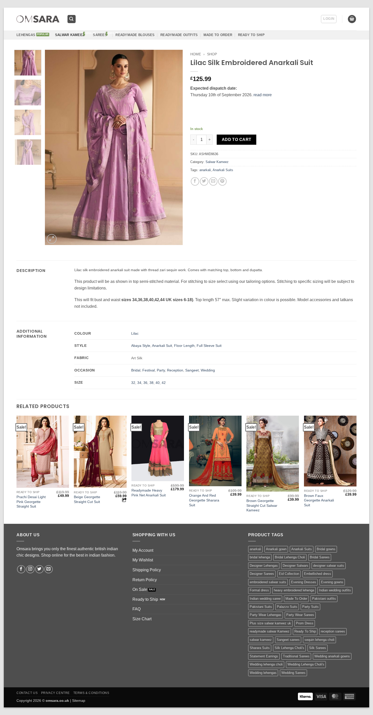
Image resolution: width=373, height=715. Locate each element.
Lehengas (25, 35)
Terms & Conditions (91, 693)
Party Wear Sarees (300, 615)
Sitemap (78, 700)
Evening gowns (332, 582)
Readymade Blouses (135, 35)
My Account (142, 550)
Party (161, 370)
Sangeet (192, 370)
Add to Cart (236, 139)
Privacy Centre (55, 693)
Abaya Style (140, 346)
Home (195, 54)
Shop (212, 54)
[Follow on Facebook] (21, 569)
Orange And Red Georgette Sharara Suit (204, 500)
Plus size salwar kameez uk (270, 623)
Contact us (27, 693)
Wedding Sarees (293, 673)
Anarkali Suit (162, 346)
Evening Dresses (303, 582)
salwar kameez (261, 640)
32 (133, 383)
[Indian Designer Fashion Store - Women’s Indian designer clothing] (37, 19)
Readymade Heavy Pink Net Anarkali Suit (148, 492)
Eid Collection (289, 574)
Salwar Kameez (69, 35)
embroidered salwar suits (268, 582)
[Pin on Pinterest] (222, 181)
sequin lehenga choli (319, 640)
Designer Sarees (262, 574)
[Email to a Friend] (213, 181)
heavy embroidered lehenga (294, 590)
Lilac (135, 333)
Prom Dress (304, 623)
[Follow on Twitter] (39, 569)
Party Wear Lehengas (265, 615)
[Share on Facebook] (195, 181)
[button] (71, 19)
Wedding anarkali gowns (332, 656)
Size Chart (141, 619)
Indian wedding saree (265, 598)
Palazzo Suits (287, 607)
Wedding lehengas (263, 673)
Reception (175, 370)
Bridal (135, 370)
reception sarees (333, 631)
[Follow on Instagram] (30, 569)
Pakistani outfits (324, 598)
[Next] (173, 147)
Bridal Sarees (320, 557)
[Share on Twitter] (204, 181)
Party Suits (310, 607)
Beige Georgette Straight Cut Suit (87, 499)
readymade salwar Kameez (270, 631)
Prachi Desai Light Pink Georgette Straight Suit (31, 501)
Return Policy (144, 580)
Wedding (208, 370)
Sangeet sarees (288, 640)
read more (262, 95)
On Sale (139, 589)
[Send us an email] (48, 569)
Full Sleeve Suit (209, 346)
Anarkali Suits (223, 170)
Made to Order (218, 35)
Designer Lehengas (264, 565)
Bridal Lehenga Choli (290, 557)
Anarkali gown (276, 549)
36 (145, 383)
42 (164, 383)
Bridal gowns (326, 549)
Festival (148, 370)
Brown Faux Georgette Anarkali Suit (319, 500)
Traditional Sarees (296, 656)
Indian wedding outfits (335, 590)
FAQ (136, 609)
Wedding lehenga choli (266, 664)
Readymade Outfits (179, 35)
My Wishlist (142, 560)
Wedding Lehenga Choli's (305, 664)
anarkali (205, 170)
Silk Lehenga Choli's (289, 648)
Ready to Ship (145, 599)
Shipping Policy (146, 570)
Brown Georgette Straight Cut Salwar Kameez (261, 505)
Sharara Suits (260, 648)
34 (139, 383)
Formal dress (259, 590)
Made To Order (296, 598)
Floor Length (184, 346)
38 (151, 383)
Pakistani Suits (261, 607)
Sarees (100, 35)
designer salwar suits (328, 565)
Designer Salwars (295, 565)
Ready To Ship (251, 35)
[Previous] (54, 147)
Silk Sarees (317, 648)
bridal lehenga (260, 557)
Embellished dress (317, 574)
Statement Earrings (264, 656)
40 (158, 383)
